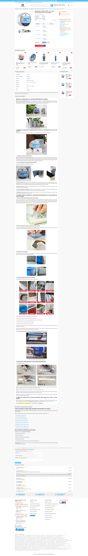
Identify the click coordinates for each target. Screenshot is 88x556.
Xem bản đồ (63, 23)
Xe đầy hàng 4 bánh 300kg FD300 (20, 417)
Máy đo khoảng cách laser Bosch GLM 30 (34, 537)
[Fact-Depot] (22, 5)
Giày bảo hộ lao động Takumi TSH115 (61, 549)
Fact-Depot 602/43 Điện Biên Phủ (35, 505)
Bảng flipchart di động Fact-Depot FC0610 (22, 428)
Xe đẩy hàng (54, 535)
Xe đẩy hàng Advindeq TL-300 (19, 536)
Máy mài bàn (24, 535)
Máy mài (20, 535)
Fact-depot (20, 431)
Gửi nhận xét (18, 462)
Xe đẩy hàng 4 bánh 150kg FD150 (20, 415)
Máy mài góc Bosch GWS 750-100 (41, 539)
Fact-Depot (28, 74)
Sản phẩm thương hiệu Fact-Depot (23, 406)
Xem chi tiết (54, 20)
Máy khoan (16, 535)
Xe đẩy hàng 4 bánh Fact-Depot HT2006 (21, 422)
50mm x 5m (38, 26)
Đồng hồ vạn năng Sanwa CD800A (20, 540)
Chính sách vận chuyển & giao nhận (50, 513)
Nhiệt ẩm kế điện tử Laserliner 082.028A (36, 541)
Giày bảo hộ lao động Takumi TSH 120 (20, 550)
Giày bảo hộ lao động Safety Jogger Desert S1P (35, 549)
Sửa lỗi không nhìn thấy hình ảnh (50, 505)
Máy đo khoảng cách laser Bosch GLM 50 (59, 537)
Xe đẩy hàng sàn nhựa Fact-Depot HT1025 (22, 424)
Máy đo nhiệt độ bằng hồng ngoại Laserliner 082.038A (22, 541)
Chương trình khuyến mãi (49, 517)
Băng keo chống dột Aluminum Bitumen (21, 420)
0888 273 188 (56, 4)
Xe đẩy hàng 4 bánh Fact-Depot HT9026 (21, 426)
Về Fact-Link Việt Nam (33, 513)
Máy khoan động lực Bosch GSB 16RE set (58, 538)
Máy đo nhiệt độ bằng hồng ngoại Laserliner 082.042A (63, 540)
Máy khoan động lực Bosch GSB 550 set (20, 539)
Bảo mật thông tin (33, 507)
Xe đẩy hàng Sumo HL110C (58, 536)
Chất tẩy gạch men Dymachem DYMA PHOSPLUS (22, 542)
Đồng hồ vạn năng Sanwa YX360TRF (30, 540)
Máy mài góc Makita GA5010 (51, 542)
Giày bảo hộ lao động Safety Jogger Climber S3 (48, 549)
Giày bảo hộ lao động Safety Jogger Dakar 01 (21, 549)
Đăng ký (63, 2)
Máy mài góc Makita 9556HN (42, 542)
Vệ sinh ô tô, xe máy (36, 550)
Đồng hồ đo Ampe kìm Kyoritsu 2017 (41, 540)
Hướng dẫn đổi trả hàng (48, 511)
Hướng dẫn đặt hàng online (49, 507)
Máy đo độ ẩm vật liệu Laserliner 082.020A (49, 541)
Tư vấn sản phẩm (47, 519)
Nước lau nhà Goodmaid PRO (51, 540)
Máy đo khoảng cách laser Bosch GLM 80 (21, 538)
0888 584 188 (61, 5)
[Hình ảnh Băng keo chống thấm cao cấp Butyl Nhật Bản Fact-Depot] (19, 29)
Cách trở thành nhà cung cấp (49, 509)
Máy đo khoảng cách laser (30, 535)
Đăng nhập (59, 2)
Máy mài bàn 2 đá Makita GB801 (60, 542)
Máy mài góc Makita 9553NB (34, 542)
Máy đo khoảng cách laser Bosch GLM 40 (46, 537)
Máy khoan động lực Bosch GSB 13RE (46, 538)
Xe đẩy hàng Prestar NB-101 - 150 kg (29, 536)
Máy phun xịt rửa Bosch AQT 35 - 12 (63, 539)
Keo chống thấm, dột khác (49, 401)
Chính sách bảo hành (48, 515)
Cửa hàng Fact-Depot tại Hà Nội (35, 509)
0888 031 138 (61, 4)
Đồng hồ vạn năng (37, 535)
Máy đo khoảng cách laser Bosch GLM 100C (21, 537)
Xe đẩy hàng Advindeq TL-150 (60, 535)
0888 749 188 (56, 5)
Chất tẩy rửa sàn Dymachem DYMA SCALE (61, 541)
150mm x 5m (38, 34)
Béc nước (31, 550)
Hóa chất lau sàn (43, 535)
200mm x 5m (38, 38)
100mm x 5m (38, 30)
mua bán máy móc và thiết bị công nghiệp (28, 442)
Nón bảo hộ (27, 550)
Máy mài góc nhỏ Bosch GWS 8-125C (52, 539)
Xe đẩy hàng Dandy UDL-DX (50, 536)
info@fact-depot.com (69, 2)
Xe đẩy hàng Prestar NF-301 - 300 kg (40, 536)
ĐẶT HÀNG (41, 45)
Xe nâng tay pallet (48, 535)
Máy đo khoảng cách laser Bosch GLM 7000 (33, 538)
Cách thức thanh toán (33, 511)
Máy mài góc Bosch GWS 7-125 (31, 539)
